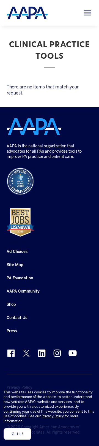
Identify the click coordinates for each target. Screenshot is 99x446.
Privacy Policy (53, 416)
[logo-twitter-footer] (26, 353)
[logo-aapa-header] (27, 12)
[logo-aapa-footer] (34, 126)
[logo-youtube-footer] (72, 353)
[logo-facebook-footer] (11, 353)
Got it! (17, 434)
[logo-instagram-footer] (57, 353)
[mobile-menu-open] (87, 13)
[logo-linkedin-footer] (42, 353)
